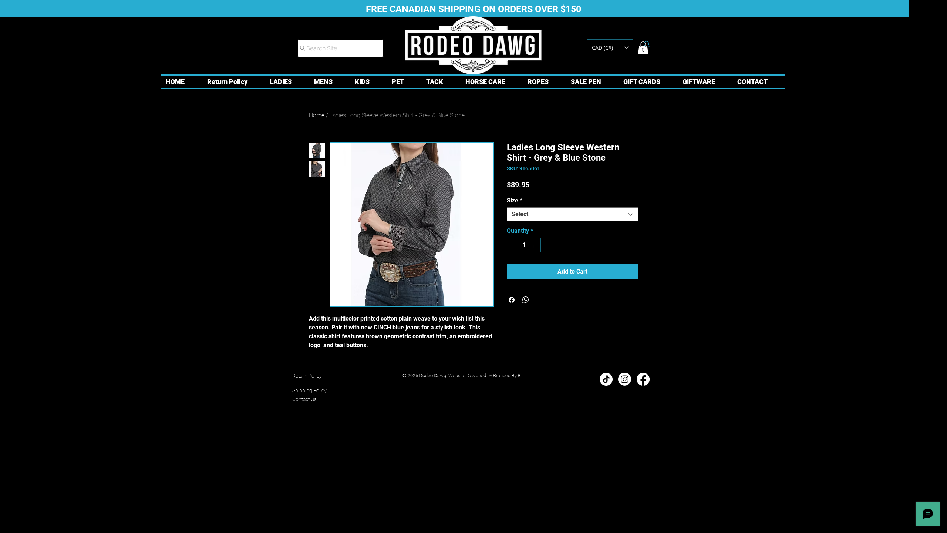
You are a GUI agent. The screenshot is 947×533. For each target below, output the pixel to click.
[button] (610, 47)
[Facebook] (643, 379)
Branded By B (507, 375)
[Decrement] (513, 245)
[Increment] (534, 245)
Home (316, 115)
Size (514, 200)
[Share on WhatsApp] (525, 299)
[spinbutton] (523, 245)
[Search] (647, 44)
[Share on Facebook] (511, 299)
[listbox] (610, 47)
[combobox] (572, 214)
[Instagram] (624, 379)
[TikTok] (606, 379)
